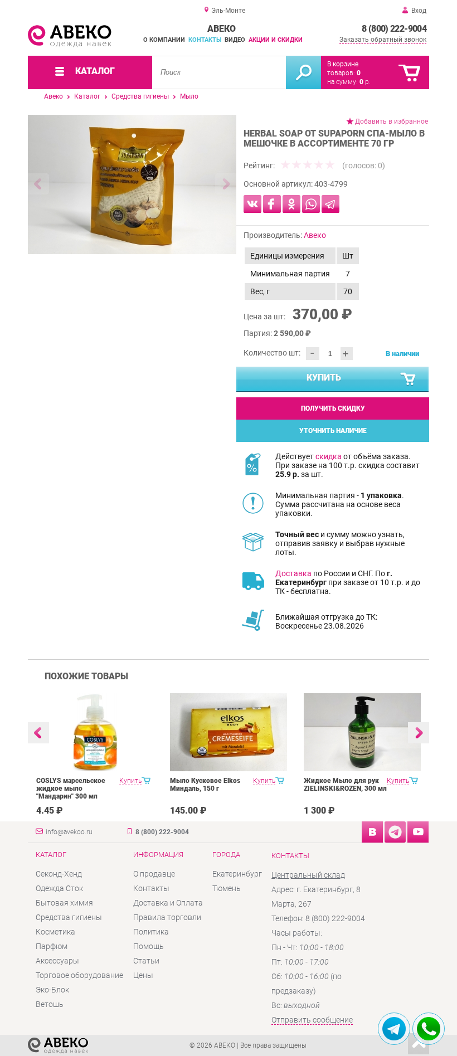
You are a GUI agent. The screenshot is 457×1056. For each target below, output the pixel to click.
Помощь (148, 946)
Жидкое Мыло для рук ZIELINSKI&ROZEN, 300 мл (345, 784)
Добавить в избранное (391, 121)
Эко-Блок (52, 989)
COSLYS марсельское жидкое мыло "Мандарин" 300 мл (70, 788)
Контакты (205, 39)
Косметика (55, 931)
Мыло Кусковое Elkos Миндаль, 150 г (205, 784)
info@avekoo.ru (69, 832)
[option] (132, 184)
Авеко (53, 96)
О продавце (154, 873)
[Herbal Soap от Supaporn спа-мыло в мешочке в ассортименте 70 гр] (132, 184)
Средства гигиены (140, 96)
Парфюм (51, 946)
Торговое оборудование (79, 975)
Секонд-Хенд (59, 873)
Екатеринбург (237, 873)
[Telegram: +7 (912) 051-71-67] (394, 1029)
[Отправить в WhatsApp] (311, 204)
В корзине (342, 64)
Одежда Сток (59, 888)
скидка (328, 456)
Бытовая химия (64, 902)
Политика (151, 931)
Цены (143, 975)
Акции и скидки (276, 39)
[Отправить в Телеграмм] (330, 204)
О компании (164, 39)
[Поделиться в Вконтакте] (252, 204)
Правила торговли (167, 917)
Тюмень (226, 888)
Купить (324, 377)
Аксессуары (57, 960)
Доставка (293, 573)
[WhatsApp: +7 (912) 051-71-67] (428, 1029)
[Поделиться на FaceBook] (272, 204)
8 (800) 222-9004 (394, 28)
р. (365, 82)
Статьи (146, 960)
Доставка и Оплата (168, 902)
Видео (235, 39)
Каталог (87, 96)
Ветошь (50, 1004)
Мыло (189, 96)
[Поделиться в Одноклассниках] (291, 204)
